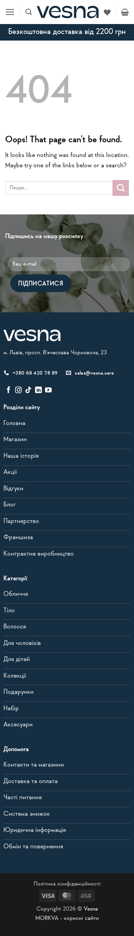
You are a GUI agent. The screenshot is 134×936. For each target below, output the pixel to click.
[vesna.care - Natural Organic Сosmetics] (68, 12)
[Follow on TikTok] (28, 390)
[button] (10, 12)
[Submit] (121, 188)
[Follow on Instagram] (18, 390)
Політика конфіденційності (67, 884)
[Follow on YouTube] (48, 390)
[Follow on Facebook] (8, 390)
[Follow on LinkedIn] (38, 390)
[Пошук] (28, 12)
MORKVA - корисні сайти (67, 918)
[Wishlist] (107, 12)
